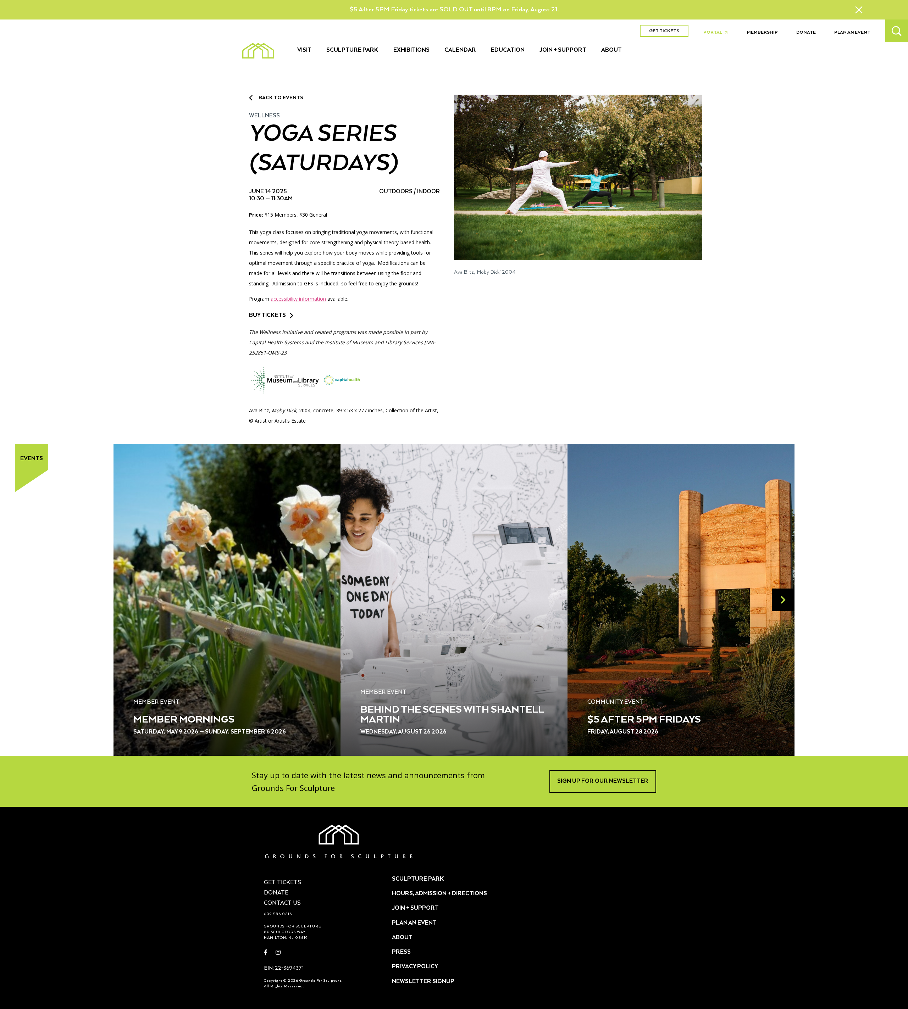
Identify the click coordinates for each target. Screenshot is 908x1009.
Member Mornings (183, 720)
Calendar (460, 50)
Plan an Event (852, 32)
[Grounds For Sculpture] (258, 50)
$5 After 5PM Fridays (644, 720)
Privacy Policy (415, 967)
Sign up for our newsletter (602, 781)
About (611, 50)
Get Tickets (664, 31)
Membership (762, 32)
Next (783, 600)
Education (508, 50)
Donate (806, 32)
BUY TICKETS (267, 315)
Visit (304, 50)
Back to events (281, 98)
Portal (717, 32)
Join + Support (562, 50)
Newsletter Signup (423, 982)
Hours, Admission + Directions (439, 894)
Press (401, 952)
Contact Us (282, 903)
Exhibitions (411, 50)
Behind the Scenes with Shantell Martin (452, 715)
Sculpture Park (352, 50)
